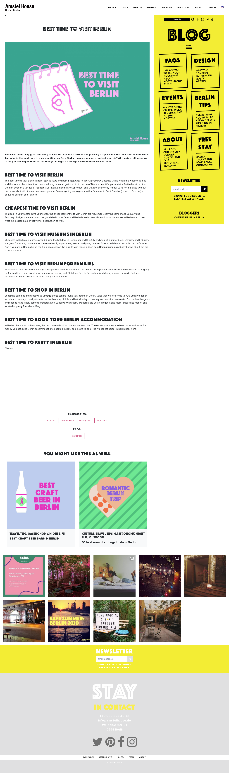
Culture (51, 420)
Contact (199, 7)
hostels (85, 217)
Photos (152, 7)
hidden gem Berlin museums (101, 247)
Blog (212, 7)
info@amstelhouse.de (114, 720)
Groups (137, 7)
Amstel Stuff (67, 420)
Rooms (112, 7)
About (142, 757)
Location (183, 7)
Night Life (101, 420)
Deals (124, 7)
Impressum (88, 757)
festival (128, 184)
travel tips (77, 435)
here (133, 329)
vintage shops (50, 295)
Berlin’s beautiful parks (103, 184)
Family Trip (85, 420)
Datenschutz (105, 757)
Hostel (120, 757)
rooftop (40, 187)
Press (131, 757)
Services (166, 7)
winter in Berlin (124, 217)
